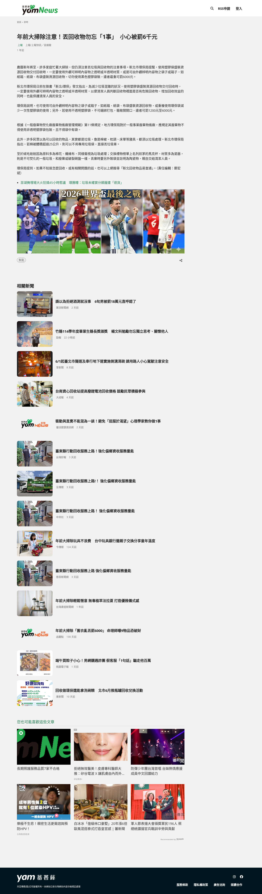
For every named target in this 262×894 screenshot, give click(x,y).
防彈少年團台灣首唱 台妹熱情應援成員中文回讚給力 (157, 771)
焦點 (21, 260)
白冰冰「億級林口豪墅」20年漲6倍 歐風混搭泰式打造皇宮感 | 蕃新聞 (101, 826)
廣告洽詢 (219, 885)
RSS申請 (224, 8)
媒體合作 (236, 885)
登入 (239, 8)
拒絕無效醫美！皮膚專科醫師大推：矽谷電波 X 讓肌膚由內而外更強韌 (99, 771)
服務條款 (182, 885)
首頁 (19, 22)
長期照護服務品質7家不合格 (38, 768)
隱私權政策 (201, 885)
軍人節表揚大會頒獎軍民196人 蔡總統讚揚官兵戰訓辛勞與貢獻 (156, 826)
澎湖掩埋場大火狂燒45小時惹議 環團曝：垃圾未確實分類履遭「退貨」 (72, 182)
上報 (20, 45)
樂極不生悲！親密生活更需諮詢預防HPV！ (42, 826)
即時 (26, 22)
